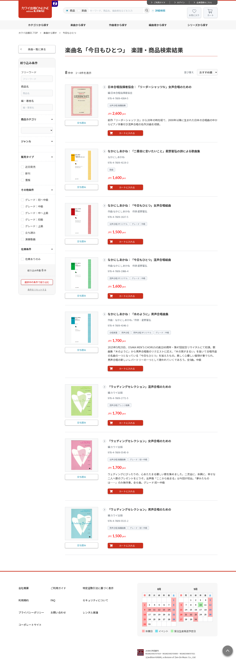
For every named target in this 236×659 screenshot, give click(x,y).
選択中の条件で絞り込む (37, 282)
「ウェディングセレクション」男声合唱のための (139, 509)
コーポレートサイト (30, 625)
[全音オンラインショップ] (55, 4)
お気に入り (194, 15)
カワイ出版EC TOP (28, 32)
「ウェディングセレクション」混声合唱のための (139, 386)
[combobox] (116, 10)
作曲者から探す (118, 25)
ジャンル (26, 141)
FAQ (53, 600)
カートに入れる (127, 133)
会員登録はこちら (204, 2)
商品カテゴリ (28, 119)
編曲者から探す (158, 25)
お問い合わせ (58, 612)
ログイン (181, 2)
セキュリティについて (95, 600)
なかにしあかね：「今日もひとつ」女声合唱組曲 (141, 205)
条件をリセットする (37, 289)
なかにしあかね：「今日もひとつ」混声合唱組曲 (139, 260)
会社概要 (23, 588)
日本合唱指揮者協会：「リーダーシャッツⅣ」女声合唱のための (150, 87)
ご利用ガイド (159, 2)
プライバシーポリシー (31, 612)
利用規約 (23, 600)
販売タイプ (27, 157)
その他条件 (27, 190)
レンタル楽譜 (90, 612)
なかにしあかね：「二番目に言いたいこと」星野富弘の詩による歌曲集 (154, 151)
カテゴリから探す (38, 25)
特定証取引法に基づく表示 (98, 588)
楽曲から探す (78, 25)
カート (210, 15)
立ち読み (81, 122)
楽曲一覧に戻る (37, 49)
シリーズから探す (198, 25)
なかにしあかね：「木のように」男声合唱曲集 (138, 314)
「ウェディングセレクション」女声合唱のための (139, 441)
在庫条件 (26, 249)
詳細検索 (160, 10)
